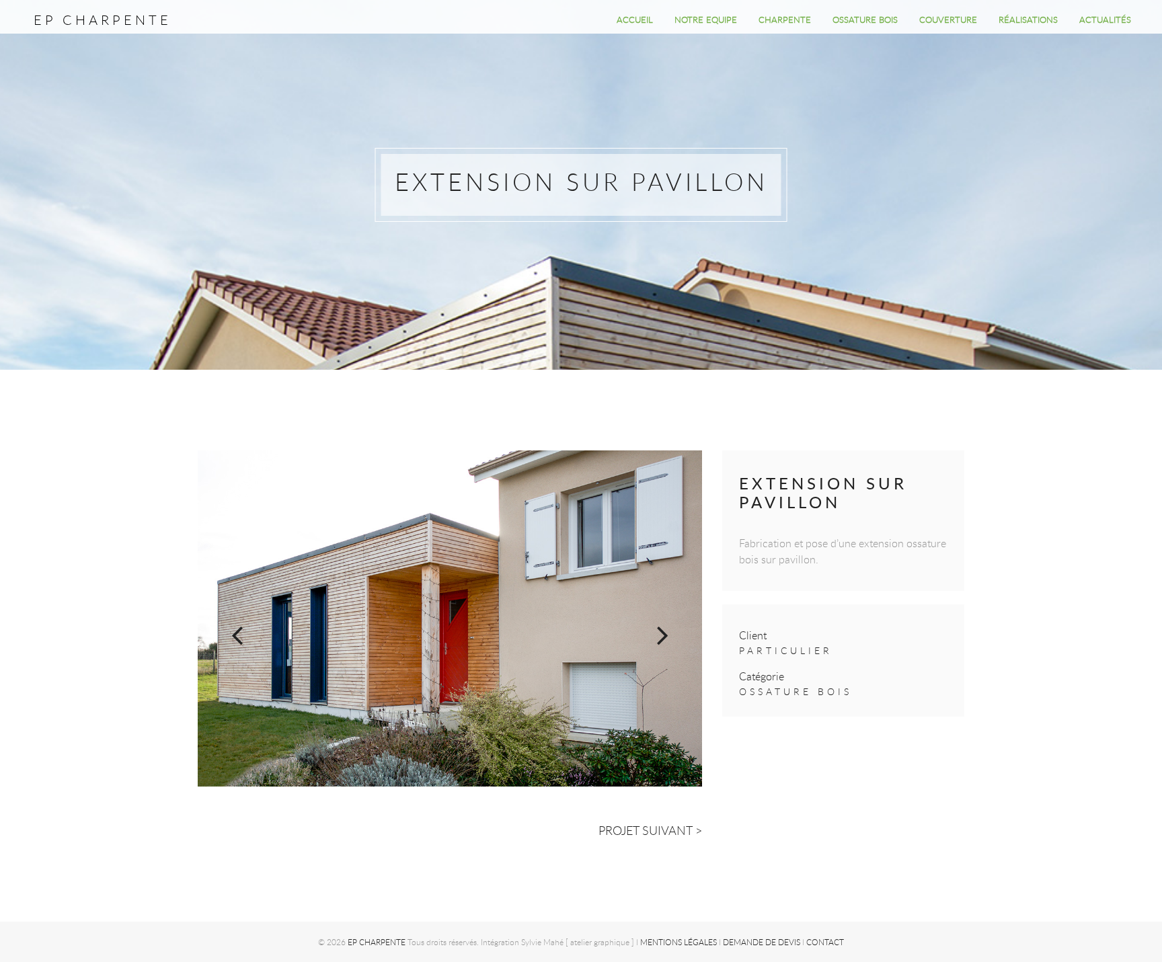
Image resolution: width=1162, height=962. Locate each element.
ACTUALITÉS (1105, 19)
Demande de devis (761, 941)
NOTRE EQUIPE (705, 19)
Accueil (635, 19)
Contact (825, 941)
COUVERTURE (948, 19)
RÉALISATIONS (1028, 19)
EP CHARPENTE (102, 20)
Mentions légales (678, 941)
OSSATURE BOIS (865, 19)
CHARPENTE (785, 19)
